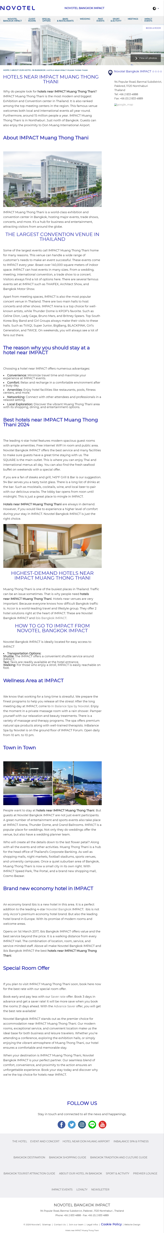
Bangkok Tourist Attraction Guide (29, 1173)
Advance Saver (64, 1006)
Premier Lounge (145, 1173)
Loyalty (81, 1189)
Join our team (76, 1224)
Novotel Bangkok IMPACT (12, 20)
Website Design (132, 1224)
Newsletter (100, 1189)
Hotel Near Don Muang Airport (86, 1141)
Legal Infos (92, 1224)
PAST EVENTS (100, 20)
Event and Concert (44, 1141)
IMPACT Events (148, 20)
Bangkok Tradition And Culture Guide (119, 1157)
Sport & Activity (116, 20)
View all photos (148, 58)
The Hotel (19, 1141)
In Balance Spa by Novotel (70, 706)
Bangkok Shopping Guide (67, 1157)
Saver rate (58, 996)
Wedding (85, 19)
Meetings (133, 19)
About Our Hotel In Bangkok (80, 1173)
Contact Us (60, 1224)
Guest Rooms (32, 20)
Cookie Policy (111, 1224)
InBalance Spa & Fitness (131, 1141)
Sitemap (46, 1224)
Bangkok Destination (29, 1157)
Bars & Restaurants (65, 20)
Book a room (153, 28)
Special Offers (46, 20)
